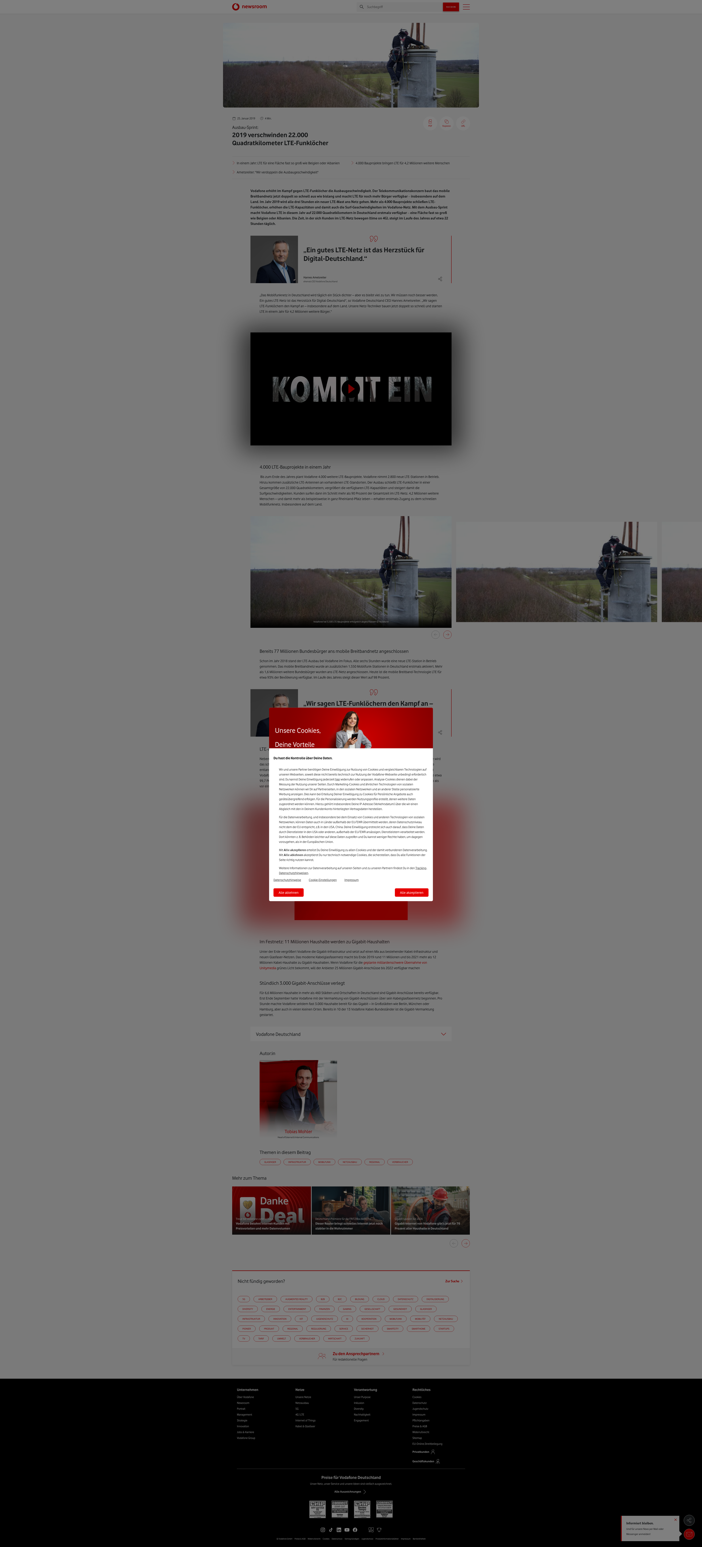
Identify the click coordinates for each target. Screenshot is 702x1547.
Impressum (351, 880)
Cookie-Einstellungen (323, 880)
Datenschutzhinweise (287, 880)
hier (337, 779)
